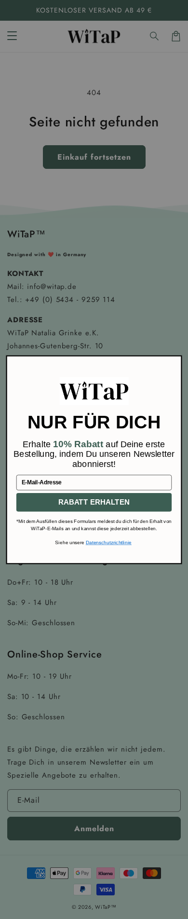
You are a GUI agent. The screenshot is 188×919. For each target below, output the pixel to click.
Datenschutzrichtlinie (109, 542)
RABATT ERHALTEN (94, 502)
